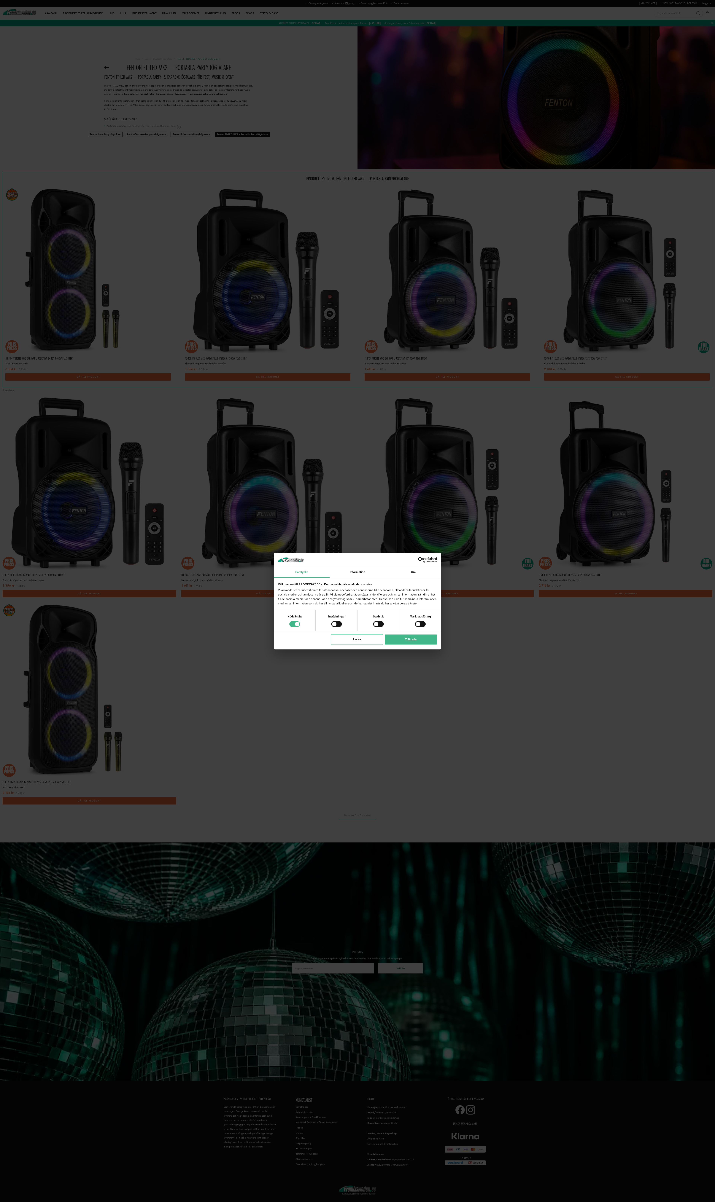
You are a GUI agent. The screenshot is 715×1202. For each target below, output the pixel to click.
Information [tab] (357, 572)
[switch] (336, 624)
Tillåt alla (411, 639)
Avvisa (357, 639)
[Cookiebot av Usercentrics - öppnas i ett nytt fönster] (421, 560)
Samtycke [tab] (301, 572)
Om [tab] (413, 572)
